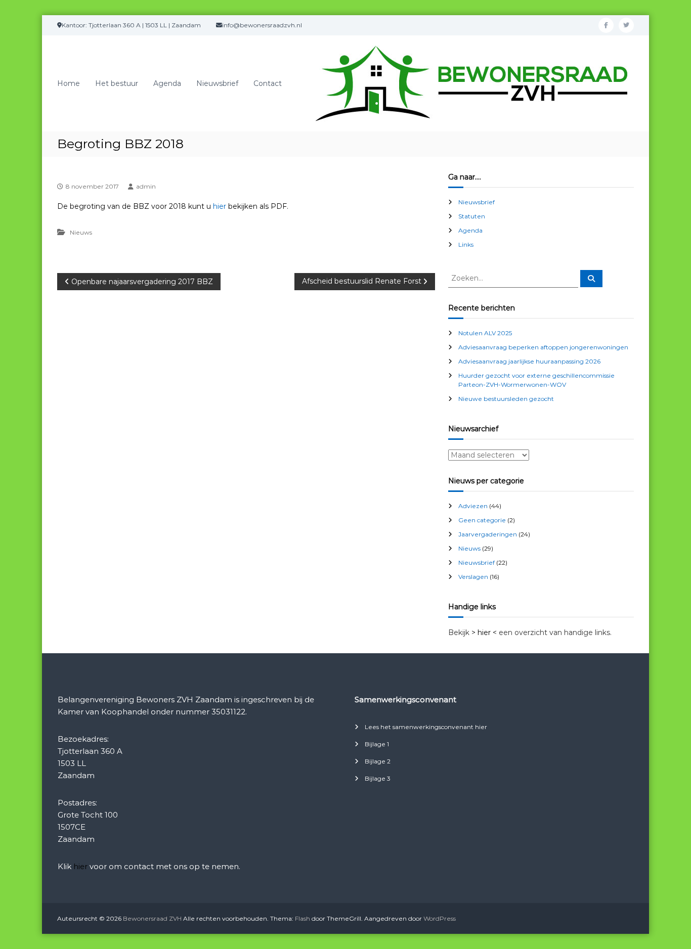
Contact (267, 83)
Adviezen (473, 506)
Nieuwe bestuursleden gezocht (506, 398)
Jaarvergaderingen (487, 534)
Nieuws (81, 232)
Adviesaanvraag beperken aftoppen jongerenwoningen (543, 347)
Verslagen (473, 576)
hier (219, 206)
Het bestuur (116, 83)
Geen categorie (482, 520)
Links (465, 244)
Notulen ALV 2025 (485, 333)
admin (146, 186)
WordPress (439, 918)
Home (68, 83)
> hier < (484, 632)
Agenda (167, 83)
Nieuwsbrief (217, 83)
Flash (302, 918)
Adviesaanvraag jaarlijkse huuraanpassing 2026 (529, 361)
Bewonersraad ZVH (152, 918)
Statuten (471, 216)
